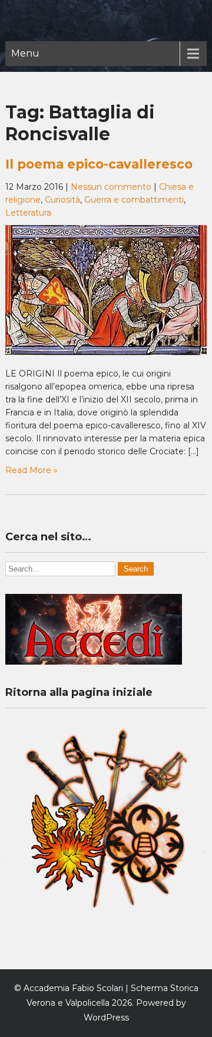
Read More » (31, 470)
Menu (25, 53)
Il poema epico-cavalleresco (99, 164)
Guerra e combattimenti (134, 199)
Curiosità (62, 199)
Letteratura (28, 212)
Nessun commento (111, 186)
